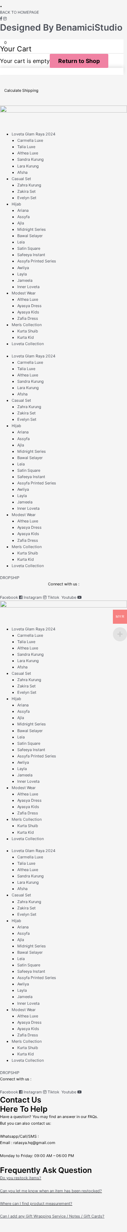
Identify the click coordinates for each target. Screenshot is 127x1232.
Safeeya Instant (31, 254)
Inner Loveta (28, 286)
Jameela (24, 280)
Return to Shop (79, 60)
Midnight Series (31, 229)
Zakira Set (26, 191)
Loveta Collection (28, 343)
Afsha (22, 172)
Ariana (23, 210)
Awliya (23, 267)
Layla (22, 274)
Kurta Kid (25, 337)
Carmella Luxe (30, 140)
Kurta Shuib (27, 331)
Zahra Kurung (29, 185)
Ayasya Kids (28, 312)
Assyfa (23, 216)
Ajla (20, 223)
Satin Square (28, 248)
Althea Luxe (27, 153)
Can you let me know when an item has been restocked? (51, 1190)
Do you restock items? (20, 1177)
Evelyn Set (26, 197)
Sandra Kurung (30, 159)
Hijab (16, 204)
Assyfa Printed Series (36, 261)
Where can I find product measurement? (36, 1203)
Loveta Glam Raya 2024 (33, 134)
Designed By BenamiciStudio (61, 27)
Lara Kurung (28, 166)
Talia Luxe (26, 146)
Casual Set (21, 178)
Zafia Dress (27, 318)
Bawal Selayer (30, 235)
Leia (21, 242)
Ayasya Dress (29, 305)
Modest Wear (24, 293)
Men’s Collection (27, 324)
